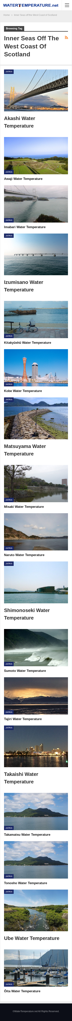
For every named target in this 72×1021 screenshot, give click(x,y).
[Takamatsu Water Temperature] (36, 811)
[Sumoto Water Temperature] (36, 647)
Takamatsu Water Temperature (27, 834)
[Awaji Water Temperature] (36, 155)
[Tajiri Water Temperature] (36, 696)
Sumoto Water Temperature (25, 671)
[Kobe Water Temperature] (36, 367)
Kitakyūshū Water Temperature (27, 343)
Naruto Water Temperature (24, 555)
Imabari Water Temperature (25, 227)
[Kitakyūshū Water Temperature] (36, 319)
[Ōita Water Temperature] (36, 968)
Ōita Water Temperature (22, 991)
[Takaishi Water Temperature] (36, 746)
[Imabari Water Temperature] (36, 204)
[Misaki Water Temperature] (36, 483)
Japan (8, 71)
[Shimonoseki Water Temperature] (36, 582)
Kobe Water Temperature (23, 391)
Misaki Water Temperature (24, 507)
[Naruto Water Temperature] (36, 531)
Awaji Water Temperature (23, 179)
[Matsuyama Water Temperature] (36, 418)
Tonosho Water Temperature (25, 883)
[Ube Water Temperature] (36, 910)
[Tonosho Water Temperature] (36, 859)
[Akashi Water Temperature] (36, 90)
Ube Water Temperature (31, 938)
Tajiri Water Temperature (23, 719)
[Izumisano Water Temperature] (36, 254)
